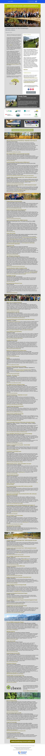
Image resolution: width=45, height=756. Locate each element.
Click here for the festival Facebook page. (14, 348)
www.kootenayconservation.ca (22, 741)
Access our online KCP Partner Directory (22, 130)
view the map (18, 188)
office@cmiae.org (28, 272)
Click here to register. (10, 484)
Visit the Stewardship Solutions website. (13, 720)
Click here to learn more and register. (13, 373)
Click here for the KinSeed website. (13, 449)
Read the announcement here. (30, 181)
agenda (11, 44)
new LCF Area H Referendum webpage (13, 63)
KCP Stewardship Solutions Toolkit (30, 81)
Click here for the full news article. (12, 254)
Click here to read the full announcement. (14, 218)
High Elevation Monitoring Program (16, 239)
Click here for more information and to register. (15, 338)
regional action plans (25, 559)
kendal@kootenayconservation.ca (29, 82)
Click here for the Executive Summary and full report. (16, 266)
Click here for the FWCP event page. (13, 356)
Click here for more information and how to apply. (15, 191)
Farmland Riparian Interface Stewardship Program (22, 369)
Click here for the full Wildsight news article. (14, 207)
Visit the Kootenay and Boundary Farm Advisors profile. (27, 106)
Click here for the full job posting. (12, 629)
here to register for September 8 (27, 329)
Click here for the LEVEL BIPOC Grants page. (14, 575)
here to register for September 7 (14, 329)
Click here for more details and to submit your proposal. (16, 273)
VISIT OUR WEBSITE (31, 92)
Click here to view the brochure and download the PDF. (16, 730)
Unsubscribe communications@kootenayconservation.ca (22, 747)
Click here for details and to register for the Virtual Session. (17, 431)
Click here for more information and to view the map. (16, 317)
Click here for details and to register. (13, 364)
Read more (26, 69)
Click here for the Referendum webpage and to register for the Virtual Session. (20, 175)
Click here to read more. (11, 160)
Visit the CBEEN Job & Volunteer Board (30, 690)
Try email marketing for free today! (23, 754)
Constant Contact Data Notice (24, 748)
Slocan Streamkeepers (20, 370)
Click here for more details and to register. (14, 382)
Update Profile (18, 748)
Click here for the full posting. (12, 682)
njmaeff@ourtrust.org (17, 591)
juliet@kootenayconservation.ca (12, 672)
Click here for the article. (11, 231)
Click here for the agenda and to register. (14, 151)
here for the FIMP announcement (14, 242)
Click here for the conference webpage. (13, 491)
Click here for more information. (12, 292)
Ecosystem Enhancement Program (14, 321)
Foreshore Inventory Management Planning (29, 237)
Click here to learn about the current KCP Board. (15, 673)
